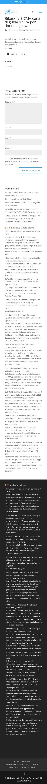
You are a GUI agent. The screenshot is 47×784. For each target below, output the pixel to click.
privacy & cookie (28, 767)
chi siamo (26, 762)
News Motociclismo (17, 485)
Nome (8, 127)
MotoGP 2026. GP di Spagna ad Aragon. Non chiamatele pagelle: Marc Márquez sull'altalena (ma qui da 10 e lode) (22, 303)
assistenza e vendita (14, 764)
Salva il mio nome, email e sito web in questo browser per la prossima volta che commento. (21, 161)
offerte (35, 764)
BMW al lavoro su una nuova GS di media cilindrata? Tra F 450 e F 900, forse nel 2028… (23, 539)
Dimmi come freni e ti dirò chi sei (18, 199)
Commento (10, 102)
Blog (28, 764)
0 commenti (34, 30)
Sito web (8, 148)
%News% (24, 30)
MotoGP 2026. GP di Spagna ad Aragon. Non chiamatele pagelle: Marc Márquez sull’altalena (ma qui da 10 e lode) (22, 219)
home (16, 762)
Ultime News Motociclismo (20, 227)
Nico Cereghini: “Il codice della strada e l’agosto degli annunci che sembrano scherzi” (22, 575)
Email (8, 138)
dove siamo (14, 767)
